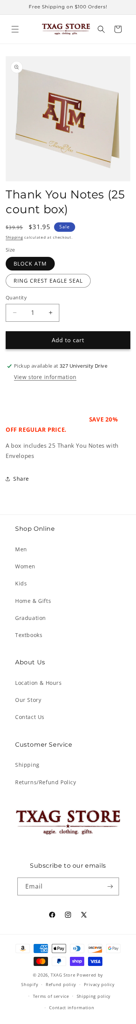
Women (25, 566)
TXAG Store (64, 975)
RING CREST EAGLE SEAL (48, 280)
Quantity (16, 297)
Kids (21, 583)
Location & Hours (38, 682)
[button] (15, 29)
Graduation (30, 617)
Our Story (28, 699)
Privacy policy (99, 984)
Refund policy (61, 984)
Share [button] (21, 478)
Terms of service (51, 996)
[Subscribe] (110, 886)
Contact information (71, 1007)
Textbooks (28, 635)
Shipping (14, 237)
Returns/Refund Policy (45, 782)
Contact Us (30, 716)
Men (21, 549)
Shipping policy (94, 996)
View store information (45, 377)
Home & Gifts (33, 600)
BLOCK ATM (30, 263)
